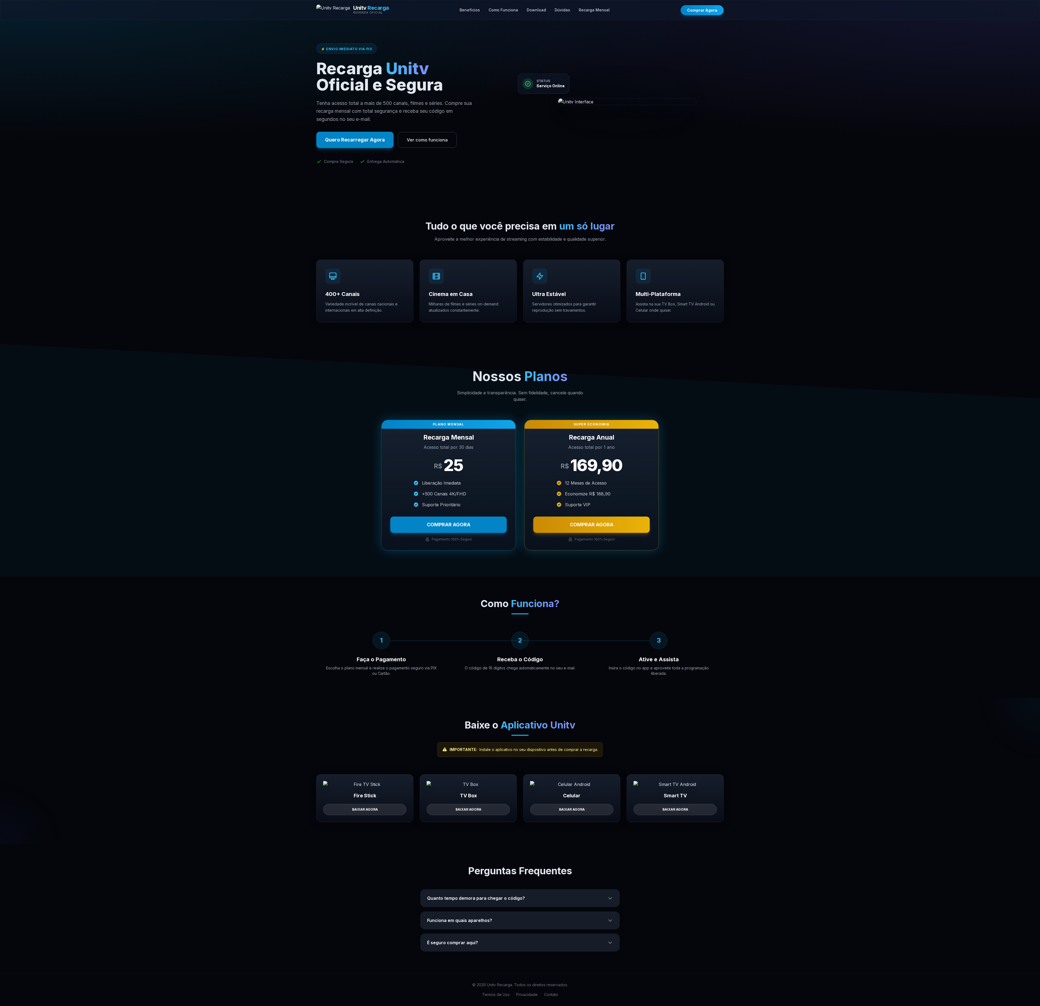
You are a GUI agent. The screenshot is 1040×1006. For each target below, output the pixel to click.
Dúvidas (562, 10)
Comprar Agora (702, 10)
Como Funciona (503, 10)
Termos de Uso (496, 994)
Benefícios (470, 10)
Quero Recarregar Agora (355, 140)
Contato (551, 994)
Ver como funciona (427, 140)
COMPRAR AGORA (448, 524)
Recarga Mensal (594, 10)
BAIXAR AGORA (365, 809)
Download (536, 10)
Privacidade (527, 994)
